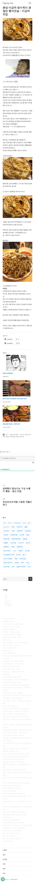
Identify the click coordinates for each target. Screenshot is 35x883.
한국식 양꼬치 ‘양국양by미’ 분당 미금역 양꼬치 (15, 398)
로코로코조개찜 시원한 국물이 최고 (14, 793)
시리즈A (21, 543)
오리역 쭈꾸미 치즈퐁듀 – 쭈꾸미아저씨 (15, 732)
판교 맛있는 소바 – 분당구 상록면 (13, 661)
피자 (13, 567)
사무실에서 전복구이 (9, 619)
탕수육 (22, 437)
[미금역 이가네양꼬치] (16, 363)
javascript (17, 523)
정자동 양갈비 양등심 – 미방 (11, 637)
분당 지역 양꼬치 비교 (9, 836)
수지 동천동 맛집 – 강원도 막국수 (13, 664)
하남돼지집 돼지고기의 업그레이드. (14, 759)
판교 (27, 563)
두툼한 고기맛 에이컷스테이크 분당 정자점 (16, 709)
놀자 (4, 868)
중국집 (18, 437)
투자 (22, 563)
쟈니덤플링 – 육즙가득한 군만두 (13, 698)
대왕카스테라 (7, 640)
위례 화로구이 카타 (9, 621)
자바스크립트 (7, 559)
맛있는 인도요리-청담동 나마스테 (13, 735)
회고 (29, 567)
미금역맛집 (12, 437)
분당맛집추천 (16, 539)
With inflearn (14, 879)
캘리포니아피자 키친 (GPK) (11, 666)
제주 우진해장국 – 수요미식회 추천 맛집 (15, 642)
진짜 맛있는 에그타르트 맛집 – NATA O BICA (17, 695)
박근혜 (22, 535)
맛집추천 (20, 531)
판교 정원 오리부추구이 (10, 648)
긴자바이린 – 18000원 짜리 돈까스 (14, 672)
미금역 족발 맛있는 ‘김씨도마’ (12, 788)
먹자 (4, 864)
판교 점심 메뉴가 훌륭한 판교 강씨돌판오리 (16, 685)
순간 (4, 873)
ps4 (29, 523)
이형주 (20, 551)
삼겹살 (25, 539)
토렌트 (17, 563)
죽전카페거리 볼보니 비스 (11, 751)
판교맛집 (6, 567)
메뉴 (30, 3)
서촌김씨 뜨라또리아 (9, 629)
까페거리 (19, 527)
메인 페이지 (8, 605)
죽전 (16, 559)
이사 (14, 551)
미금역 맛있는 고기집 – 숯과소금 (13, 693)
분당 (26, 434)
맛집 (4, 437)
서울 (6, 597)
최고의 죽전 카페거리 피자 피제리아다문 (15, 756)
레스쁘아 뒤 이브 (8, 841)
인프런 (18, 555)
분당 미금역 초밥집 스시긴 (11, 833)
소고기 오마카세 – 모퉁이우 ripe (13, 624)
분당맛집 (6, 539)
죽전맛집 (23, 559)
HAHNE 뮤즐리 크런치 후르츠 (12, 677)
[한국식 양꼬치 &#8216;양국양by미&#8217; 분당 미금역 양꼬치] (16, 388)
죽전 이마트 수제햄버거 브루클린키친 (14, 812)
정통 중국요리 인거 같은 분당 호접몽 (14, 770)
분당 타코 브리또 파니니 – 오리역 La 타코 (16, 717)
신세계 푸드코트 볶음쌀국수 (11, 820)
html (10, 523)
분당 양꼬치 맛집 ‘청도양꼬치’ (12, 785)
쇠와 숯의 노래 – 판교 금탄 (11, 626)
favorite (22, 434)
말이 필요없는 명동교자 (10, 706)
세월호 (5, 543)
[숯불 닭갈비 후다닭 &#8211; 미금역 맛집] (16, 414)
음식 (29, 434)
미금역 (7, 437)
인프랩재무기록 (8, 555)
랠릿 (26, 527)
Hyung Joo (8, 3)
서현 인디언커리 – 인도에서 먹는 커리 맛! (16, 711)
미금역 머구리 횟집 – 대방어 (11, 669)
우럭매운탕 (6, 674)
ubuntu (6, 527)
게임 (12, 527)
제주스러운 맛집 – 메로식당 (11, 645)
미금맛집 (28, 531)
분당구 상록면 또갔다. (9, 653)
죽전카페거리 (7, 563)
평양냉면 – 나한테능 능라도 (11, 632)
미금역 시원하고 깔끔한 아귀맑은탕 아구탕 (16, 754)
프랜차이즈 (8, 603)
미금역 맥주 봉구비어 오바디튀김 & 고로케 (16, 783)
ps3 (24, 523)
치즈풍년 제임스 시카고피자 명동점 (14, 828)
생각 (4, 855)
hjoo (6, 434)
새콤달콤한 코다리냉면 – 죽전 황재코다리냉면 (17, 730)
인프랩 (27, 551)
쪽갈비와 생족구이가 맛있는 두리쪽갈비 (15, 748)
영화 (13, 547)
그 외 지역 (8, 600)
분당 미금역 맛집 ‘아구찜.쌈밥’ (12, 830)
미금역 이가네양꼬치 (8, 373)
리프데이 (6, 531)
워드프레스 (7, 551)
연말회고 (6, 547)
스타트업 (13, 543)
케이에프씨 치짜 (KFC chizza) (12, 682)
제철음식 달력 (7, 650)
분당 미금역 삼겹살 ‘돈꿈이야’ (12, 838)
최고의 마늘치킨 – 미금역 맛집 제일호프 (15, 679)
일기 (24, 555)
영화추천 (20, 547)
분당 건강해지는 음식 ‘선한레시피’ (13, 823)
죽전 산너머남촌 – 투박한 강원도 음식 (14, 714)
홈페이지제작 (21, 567)
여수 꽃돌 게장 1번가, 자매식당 (12, 634)
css (4, 523)
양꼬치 (28, 543)
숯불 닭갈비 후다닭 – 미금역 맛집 (11, 424)
